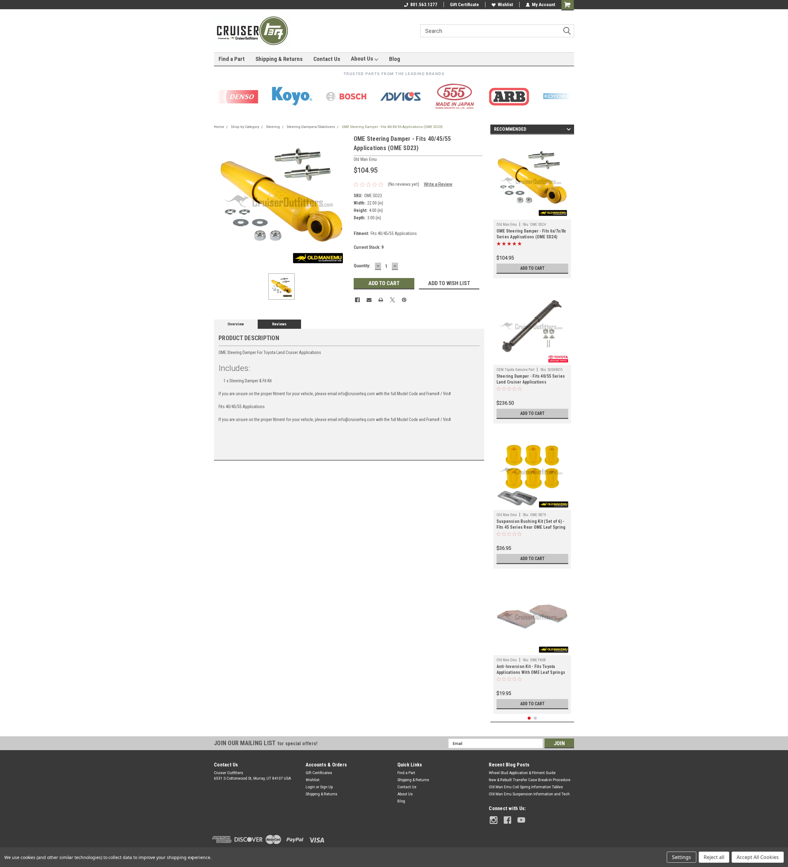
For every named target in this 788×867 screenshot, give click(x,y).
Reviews (279, 324)
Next (568, 130)
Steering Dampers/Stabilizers (311, 127)
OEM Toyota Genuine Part (515, 370)
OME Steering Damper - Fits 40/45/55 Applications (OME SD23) (392, 127)
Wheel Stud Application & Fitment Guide (522, 773)
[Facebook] (357, 299)
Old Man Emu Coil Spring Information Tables (526, 787)
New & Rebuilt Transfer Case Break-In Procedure (529, 780)
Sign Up (326, 787)
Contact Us (326, 58)
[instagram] (493, 820)
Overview (235, 324)
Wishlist (505, 4)
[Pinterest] (404, 299)
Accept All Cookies (758, 857)
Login (310, 787)
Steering (273, 127)
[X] (392, 299)
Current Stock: (369, 247)
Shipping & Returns (279, 58)
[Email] (369, 299)
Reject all (714, 857)
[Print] (380, 299)
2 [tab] (535, 718)
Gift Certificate (464, 4)
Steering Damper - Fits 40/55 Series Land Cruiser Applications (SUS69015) (531, 380)
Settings (681, 857)
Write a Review (438, 184)
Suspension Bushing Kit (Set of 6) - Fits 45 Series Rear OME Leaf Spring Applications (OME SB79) (531, 525)
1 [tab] (529, 718)
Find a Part (232, 58)
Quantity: (362, 265)
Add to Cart (532, 268)
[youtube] (521, 820)
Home (219, 127)
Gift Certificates (319, 773)
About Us (362, 58)
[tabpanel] (532, 208)
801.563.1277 (423, 4)
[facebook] (507, 820)
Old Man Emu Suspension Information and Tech (529, 794)
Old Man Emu (507, 224)
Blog (394, 58)
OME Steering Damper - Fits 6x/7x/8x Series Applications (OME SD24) (531, 234)
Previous (563, 130)
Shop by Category (245, 127)
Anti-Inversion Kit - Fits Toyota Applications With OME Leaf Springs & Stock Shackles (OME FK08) (531, 670)
